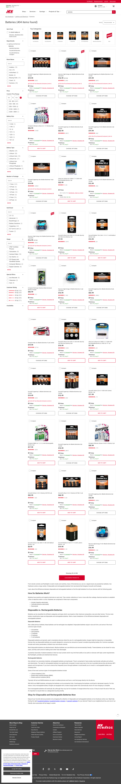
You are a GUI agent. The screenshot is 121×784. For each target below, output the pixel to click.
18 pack (11, 195)
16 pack (11, 192)
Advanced (12, 218)
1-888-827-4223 (73, 781)
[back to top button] (117, 714)
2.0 (10, 215)
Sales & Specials (78, 727)
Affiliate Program (57, 732)
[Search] (114, 12)
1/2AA (11, 124)
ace (10, 70)
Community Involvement (59, 727)
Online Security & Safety (37, 734)
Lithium (11, 153)
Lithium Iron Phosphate (13, 162)
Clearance (12, 280)
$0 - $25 (11, 101)
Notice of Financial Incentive (14, 763)
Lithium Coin (13, 156)
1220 (10, 134)
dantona (12, 83)
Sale (10, 283)
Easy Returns (34, 729)
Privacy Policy (43, 775)
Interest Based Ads (54, 775)
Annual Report (78, 737)
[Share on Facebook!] (43, 769)
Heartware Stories (57, 737)
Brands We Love (13, 729)
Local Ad (106, 1)
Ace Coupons (12, 739)
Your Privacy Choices (83, 775)
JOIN (35, 754)
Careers (55, 729)
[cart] (114, 6)
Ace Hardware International (81, 741)
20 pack (11, 200)
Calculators (12, 251)
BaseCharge (13, 221)
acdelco (11, 67)
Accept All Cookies (17, 768)
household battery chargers (57, 701)
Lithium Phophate (14, 166)
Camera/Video (13, 254)
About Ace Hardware (58, 725)
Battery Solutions (14, 223)
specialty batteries (72, 701)
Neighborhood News (79, 734)
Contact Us (34, 725)
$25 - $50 (12, 104)
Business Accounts (98, 1)
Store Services (78, 729)
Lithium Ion (12, 159)
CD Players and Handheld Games (14, 260)
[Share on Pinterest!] (61, 769)
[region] (16, 766)
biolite (11, 75)
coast (11, 80)
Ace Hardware (9, 16)
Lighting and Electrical (21, 16)
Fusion (11, 231)
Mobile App (12, 741)
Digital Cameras (14, 266)
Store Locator (113, 1)
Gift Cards (12, 737)
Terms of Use (33, 775)
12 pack (11, 189)
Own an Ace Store (57, 734)
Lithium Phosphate (15, 168)
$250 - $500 (13, 112)
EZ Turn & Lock (14, 229)
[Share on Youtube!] (67, 769)
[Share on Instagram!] (49, 769)
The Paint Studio (13, 732)
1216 (10, 132)
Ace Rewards (90, 1)
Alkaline (11, 151)
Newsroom (77, 732)
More (9, 86)
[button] (91, 12)
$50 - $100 (12, 106)
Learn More (101, 734)
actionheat (12, 72)
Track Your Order (35, 727)
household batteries (43, 701)
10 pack (11, 187)
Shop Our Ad (12, 727)
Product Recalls (35, 737)
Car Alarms (12, 257)
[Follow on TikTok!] (73, 769)
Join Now (109, 734)
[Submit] (21, 98)
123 (10, 140)
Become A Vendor (57, 739)
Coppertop (12, 226)
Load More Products (72, 577)
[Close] (30, 751)
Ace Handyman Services (80, 739)
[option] (36, 38)
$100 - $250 (13, 109)
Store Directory (13, 734)
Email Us (82, 781)
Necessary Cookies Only (16, 773)
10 (10, 129)
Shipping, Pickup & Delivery (38, 732)
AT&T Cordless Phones (13, 248)
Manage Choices (16, 777)
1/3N (10, 126)
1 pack (11, 184)
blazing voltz (13, 78)
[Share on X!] (55, 769)
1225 (10, 137)
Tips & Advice (77, 725)
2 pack (11, 197)
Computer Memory (15, 264)
